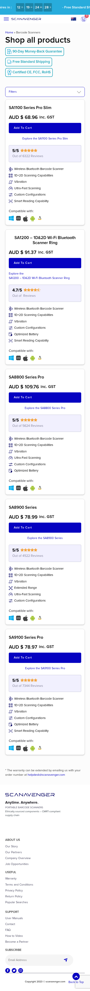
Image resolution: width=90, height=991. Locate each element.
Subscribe (67, 960)
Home (9, 32)
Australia (75, 19)
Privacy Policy (14, 890)
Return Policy (13, 896)
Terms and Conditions (19, 884)
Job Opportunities (17, 864)
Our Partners (13, 852)
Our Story (11, 846)
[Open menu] (6, 19)
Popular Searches (16, 902)
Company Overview (18, 858)
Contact (10, 924)
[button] (83, 19)
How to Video (14, 935)
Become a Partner (16, 941)
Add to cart (23, 127)
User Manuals (14, 918)
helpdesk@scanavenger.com (46, 774)
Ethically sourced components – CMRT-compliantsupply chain (32, 813)
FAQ (8, 930)
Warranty (11, 878)
